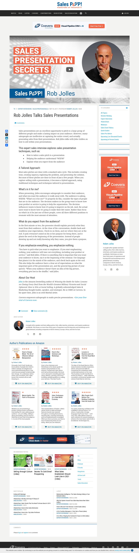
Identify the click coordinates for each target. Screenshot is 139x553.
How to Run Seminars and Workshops (56, 354)
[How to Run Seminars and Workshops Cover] (45, 354)
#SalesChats (18, 500)
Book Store (58, 13)
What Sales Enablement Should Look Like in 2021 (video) (62, 475)
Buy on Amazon (25, 383)
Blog (79, 460)
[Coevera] (19, 547)
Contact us (85, 547)
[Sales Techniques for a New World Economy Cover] (45, 397)
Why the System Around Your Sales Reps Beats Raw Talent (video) (73, 501)
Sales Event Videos (107, 128)
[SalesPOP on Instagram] (127, 547)
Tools (79, 479)
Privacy (52, 547)
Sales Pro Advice (106, 133)
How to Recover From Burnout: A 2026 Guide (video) (71, 507)
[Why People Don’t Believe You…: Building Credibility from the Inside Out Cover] (75, 397)
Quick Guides (105, 130)
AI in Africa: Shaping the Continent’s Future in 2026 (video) (73, 516)
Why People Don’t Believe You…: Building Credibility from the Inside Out (88, 398)
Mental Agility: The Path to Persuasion (28, 396)
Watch (13, 13)
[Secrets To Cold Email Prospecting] (43, 460)
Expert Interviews (24, 109)
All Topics (104, 113)
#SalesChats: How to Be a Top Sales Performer (27, 512)
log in (19, 533)
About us (94, 547)
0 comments (20, 123)
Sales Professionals (40, 109)
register (25, 533)
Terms (46, 547)
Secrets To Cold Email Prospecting (43, 472)
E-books (35, 13)
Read (20, 13)
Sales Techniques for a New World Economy (57, 397)
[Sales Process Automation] (114, 195)
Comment (24, 311)
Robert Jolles (72, 109)
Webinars (104, 125)
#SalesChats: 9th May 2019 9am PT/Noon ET (26, 499)
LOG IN (126, 13)
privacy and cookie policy (122, 550)
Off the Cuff (81, 475)
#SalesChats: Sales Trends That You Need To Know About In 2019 (32, 503)
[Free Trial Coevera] (70, 26)
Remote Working (106, 116)
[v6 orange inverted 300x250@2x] (114, 168)
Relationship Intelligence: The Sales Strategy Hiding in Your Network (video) (73, 495)
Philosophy (75, 547)
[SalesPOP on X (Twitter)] (28, 334)
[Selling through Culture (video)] (23, 460)
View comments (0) (40, 311)
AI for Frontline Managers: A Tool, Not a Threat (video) (72, 511)
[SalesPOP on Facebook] (40, 334)
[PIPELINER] (81, 13)
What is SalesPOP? (63, 547)
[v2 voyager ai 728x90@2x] (53, 439)
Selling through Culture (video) (23, 472)
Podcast (80, 464)
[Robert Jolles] (19, 325)
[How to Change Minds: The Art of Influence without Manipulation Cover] (16, 354)
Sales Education (71, 13)
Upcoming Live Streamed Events (111, 136)
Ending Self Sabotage (20, 494)
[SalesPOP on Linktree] (103, 547)
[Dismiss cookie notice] (132, 550)
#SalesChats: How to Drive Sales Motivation (26, 508)
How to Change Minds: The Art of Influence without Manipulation (27, 355)
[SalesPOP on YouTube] (122, 547)
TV (14, 109)
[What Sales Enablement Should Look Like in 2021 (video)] (64, 460)
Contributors (45, 13)
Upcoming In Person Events (110, 139)
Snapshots (81, 471)
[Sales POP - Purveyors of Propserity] (69, 5)
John (21, 281)
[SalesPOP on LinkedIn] (34, 334)
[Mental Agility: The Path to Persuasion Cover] (16, 397)
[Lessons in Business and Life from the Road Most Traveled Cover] (75, 354)
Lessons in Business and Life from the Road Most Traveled (88, 355)
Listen (27, 13)
